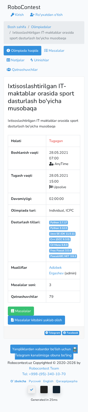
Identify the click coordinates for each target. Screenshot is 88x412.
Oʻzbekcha (19, 381)
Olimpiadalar (41, 26)
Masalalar (56, 50)
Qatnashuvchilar (24, 69)
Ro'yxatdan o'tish (48, 14)
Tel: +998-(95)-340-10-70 (44, 373)
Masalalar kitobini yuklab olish (38, 320)
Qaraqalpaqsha (66, 381)
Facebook (72, 333)
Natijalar (17, 60)
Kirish (19, 14)
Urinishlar (41, 60)
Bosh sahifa (17, 26)
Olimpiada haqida (24, 50)
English (48, 381)
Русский (35, 381)
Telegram (54, 333)
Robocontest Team (44, 368)
